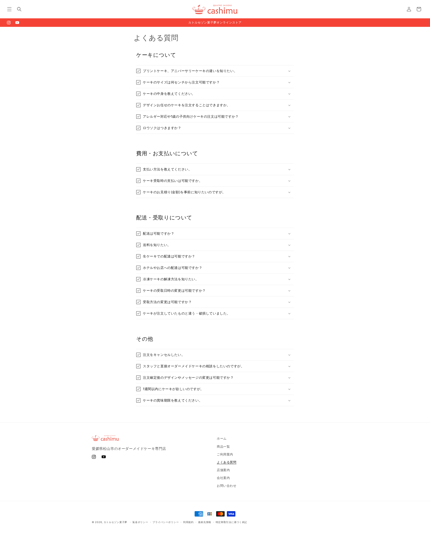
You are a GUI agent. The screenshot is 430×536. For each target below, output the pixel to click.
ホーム (222, 438)
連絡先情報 (204, 522)
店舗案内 (223, 470)
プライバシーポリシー (166, 522)
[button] (9, 9)
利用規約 (188, 522)
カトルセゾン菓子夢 (115, 522)
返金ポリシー (140, 522)
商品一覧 (223, 446)
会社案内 (223, 478)
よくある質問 (226, 462)
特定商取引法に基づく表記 (231, 522)
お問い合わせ (226, 485)
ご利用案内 (225, 454)
